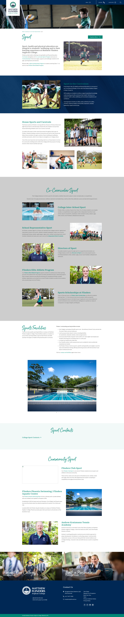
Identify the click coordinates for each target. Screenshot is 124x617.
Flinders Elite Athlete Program (35, 65)
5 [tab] (65, 412)
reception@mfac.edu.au (70, 599)
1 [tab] (56, 412)
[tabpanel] (62, 385)
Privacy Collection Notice (90, 598)
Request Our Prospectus (90, 593)
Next (97, 386)
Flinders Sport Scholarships (78, 295)
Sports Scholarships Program (37, 63)
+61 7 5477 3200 (69, 596)
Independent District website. (55, 236)
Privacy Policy (87, 600)
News (85, 597)
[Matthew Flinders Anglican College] (33, 590)
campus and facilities (66, 352)
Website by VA (45, 615)
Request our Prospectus (19, 574)
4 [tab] (63, 412)
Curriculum (25, 56)
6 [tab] (67, 412)
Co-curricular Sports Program (43, 56)
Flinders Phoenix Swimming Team (32, 496)
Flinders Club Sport (68, 471)
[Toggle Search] (121, 2)
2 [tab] (58, 412)
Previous (26, 386)
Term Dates (86, 591)
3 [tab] (61, 412)
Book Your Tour (81, 574)
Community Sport (26, 58)
